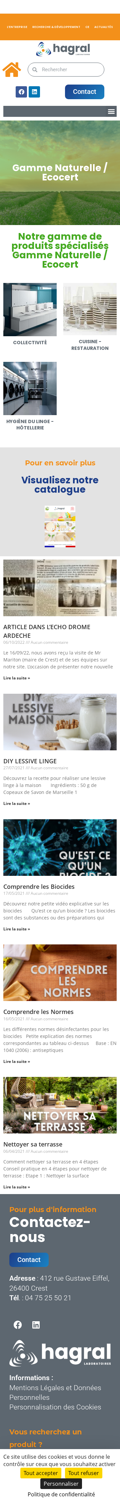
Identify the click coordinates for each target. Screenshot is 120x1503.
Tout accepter (41, 1473)
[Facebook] (21, 92)
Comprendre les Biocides (39, 886)
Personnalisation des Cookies (55, 1407)
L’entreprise (17, 27)
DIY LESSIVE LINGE (30, 761)
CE (87, 27)
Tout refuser (83, 1473)
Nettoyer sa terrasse (32, 1144)
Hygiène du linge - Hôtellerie (30, 424)
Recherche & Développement (56, 27)
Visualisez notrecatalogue (60, 485)
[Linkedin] (34, 92)
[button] (111, 111)
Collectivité (30, 342)
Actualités (103, 27)
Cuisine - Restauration (90, 345)
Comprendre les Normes (38, 1012)
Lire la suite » (16, 678)
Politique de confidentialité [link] (61, 1494)
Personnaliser (61, 1483)
